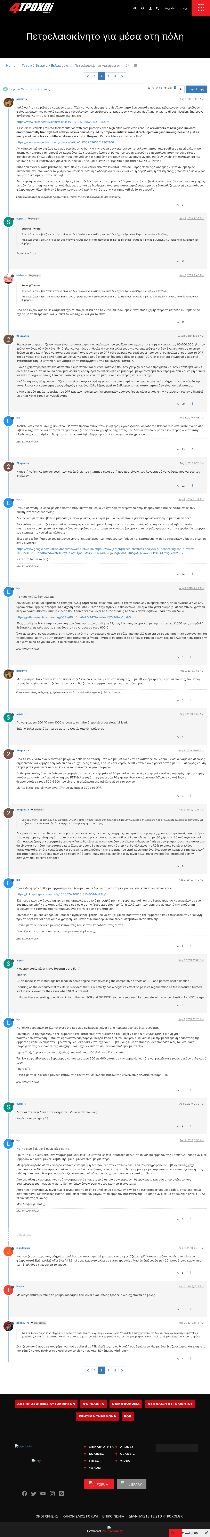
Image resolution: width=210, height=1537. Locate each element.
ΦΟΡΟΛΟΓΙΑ (93, 1404)
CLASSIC (127, 1453)
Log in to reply (196, 89)
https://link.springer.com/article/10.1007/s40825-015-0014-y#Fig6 (61, 894)
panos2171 (22, 1322)
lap (18, 417)
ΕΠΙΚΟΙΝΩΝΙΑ (113, 1516)
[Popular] (150, 8)
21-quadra (22, 335)
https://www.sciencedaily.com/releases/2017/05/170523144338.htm (62, 121)
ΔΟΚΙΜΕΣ (96, 1453)
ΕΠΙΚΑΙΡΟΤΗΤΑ (101, 1446)
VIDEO (125, 1460)
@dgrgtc (34, 218)
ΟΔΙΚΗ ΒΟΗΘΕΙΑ (126, 1404)
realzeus (21, 275)
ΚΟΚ (127, 1416)
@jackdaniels (39, 1323)
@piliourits (38, 809)
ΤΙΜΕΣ (94, 1460)
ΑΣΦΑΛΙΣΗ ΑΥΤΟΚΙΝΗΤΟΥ (170, 1404)
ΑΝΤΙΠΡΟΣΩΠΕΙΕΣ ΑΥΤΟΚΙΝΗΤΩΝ (46, 1404)
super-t (21, 218)
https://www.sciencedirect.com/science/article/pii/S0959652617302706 (65, 142)
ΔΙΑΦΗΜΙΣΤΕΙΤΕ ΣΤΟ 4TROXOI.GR (156, 1516)
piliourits (21, 99)
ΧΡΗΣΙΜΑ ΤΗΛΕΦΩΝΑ (97, 1416)
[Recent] (142, 8)
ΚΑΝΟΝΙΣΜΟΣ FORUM (80, 1516)
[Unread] (135, 8)
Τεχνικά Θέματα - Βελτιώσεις (29, 89)
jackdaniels (23, 1247)
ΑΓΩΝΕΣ (127, 1446)
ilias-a (20, 1286)
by (96, 1531)
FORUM (95, 1467)
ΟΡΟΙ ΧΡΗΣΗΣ (47, 1516)
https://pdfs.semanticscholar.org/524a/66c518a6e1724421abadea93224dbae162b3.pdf (76, 617)
